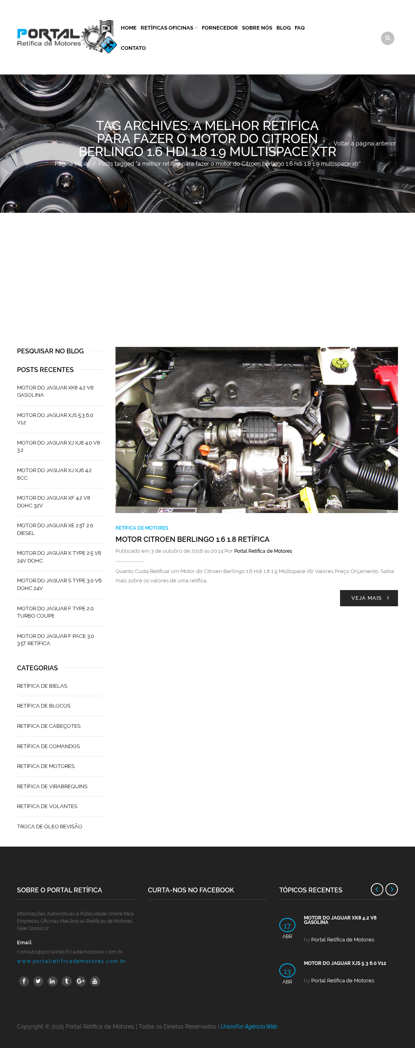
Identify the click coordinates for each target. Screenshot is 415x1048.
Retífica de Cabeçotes (49, 726)
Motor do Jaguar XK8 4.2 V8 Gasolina (55, 391)
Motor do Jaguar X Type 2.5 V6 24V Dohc (59, 557)
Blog (283, 28)
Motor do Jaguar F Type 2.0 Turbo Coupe (55, 612)
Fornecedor (220, 28)
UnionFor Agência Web (248, 1026)
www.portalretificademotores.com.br (71, 961)
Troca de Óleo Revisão (49, 826)
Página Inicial (72, 163)
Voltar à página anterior (365, 143)
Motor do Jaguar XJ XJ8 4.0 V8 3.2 (58, 446)
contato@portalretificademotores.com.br (70, 952)
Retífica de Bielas (42, 686)
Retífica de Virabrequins (52, 786)
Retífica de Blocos (44, 706)
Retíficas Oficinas (167, 28)
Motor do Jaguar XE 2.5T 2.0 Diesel (55, 529)
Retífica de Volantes (47, 806)
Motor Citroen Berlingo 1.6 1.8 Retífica (193, 539)
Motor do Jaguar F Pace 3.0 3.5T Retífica (55, 640)
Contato (133, 48)
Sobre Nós (257, 28)
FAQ (300, 28)
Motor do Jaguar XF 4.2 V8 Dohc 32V (53, 502)
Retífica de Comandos (48, 746)
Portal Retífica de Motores (263, 551)
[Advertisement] (207, 274)
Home (129, 28)
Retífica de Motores (142, 528)
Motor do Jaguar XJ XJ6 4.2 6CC (54, 474)
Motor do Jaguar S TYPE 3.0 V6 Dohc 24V (59, 584)
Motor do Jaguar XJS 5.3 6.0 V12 (55, 419)
